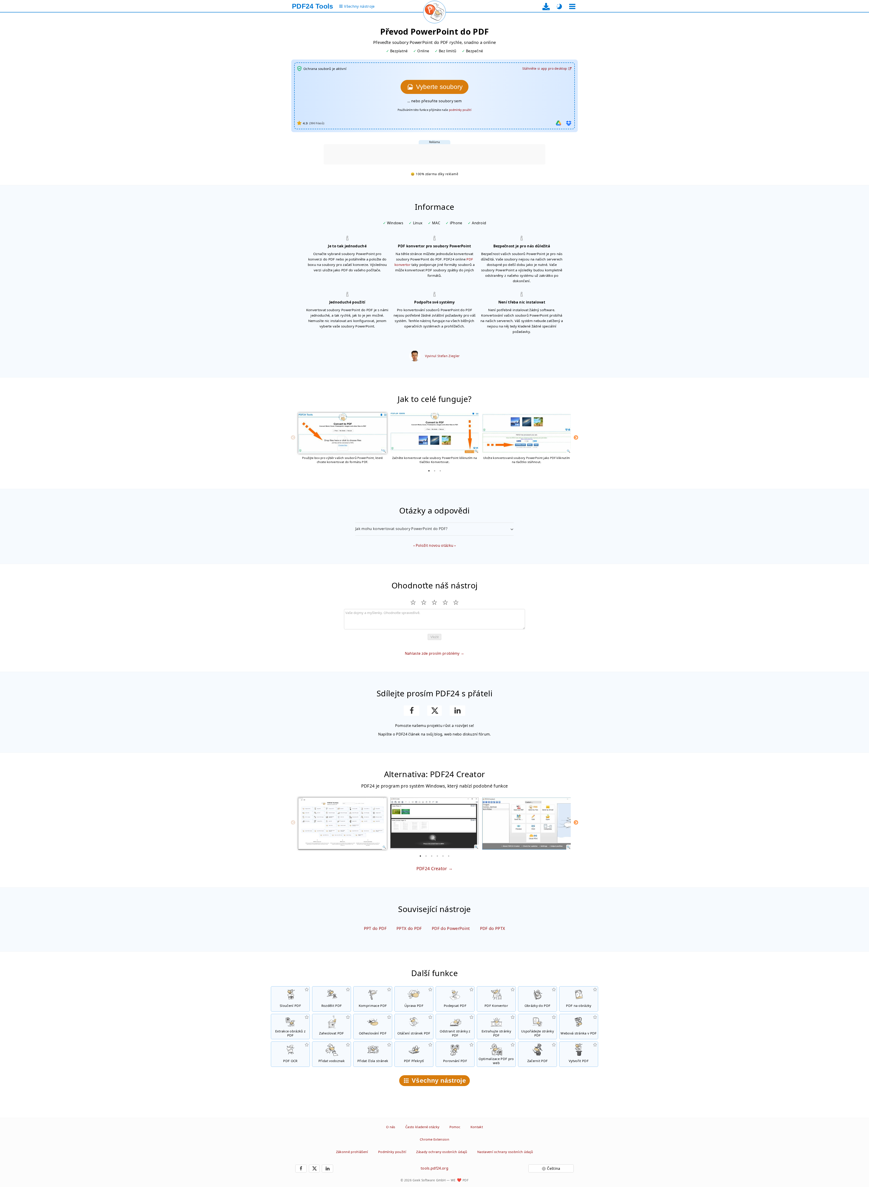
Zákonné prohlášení (352, 1152)
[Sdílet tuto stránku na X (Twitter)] (434, 710)
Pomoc (455, 1127)
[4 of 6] (437, 856)
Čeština (553, 1168)
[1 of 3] (429, 470)
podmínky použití (460, 110)
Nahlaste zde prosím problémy (432, 653)
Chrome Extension (434, 1139)
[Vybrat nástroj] (572, 6)
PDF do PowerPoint (451, 928)
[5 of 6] (443, 856)
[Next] (576, 437)
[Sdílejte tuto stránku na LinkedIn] (457, 710)
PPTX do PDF (409, 928)
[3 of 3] (440, 470)
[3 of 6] (432, 856)
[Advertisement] (434, 154)
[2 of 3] (434, 470)
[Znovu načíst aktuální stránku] (434, 12)
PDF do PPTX (492, 928)
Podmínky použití (392, 1152)
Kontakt (476, 1127)
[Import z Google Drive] (558, 123)
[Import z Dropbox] (568, 123)
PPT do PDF (375, 928)
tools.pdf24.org (434, 1168)
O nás (390, 1127)
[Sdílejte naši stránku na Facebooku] (411, 710)
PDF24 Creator (431, 868)
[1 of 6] (420, 856)
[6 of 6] (448, 856)
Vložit (434, 637)
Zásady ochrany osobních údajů (441, 1152)
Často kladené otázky (422, 1127)
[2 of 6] (426, 856)
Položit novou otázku (434, 545)
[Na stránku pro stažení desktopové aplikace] (546, 6)
